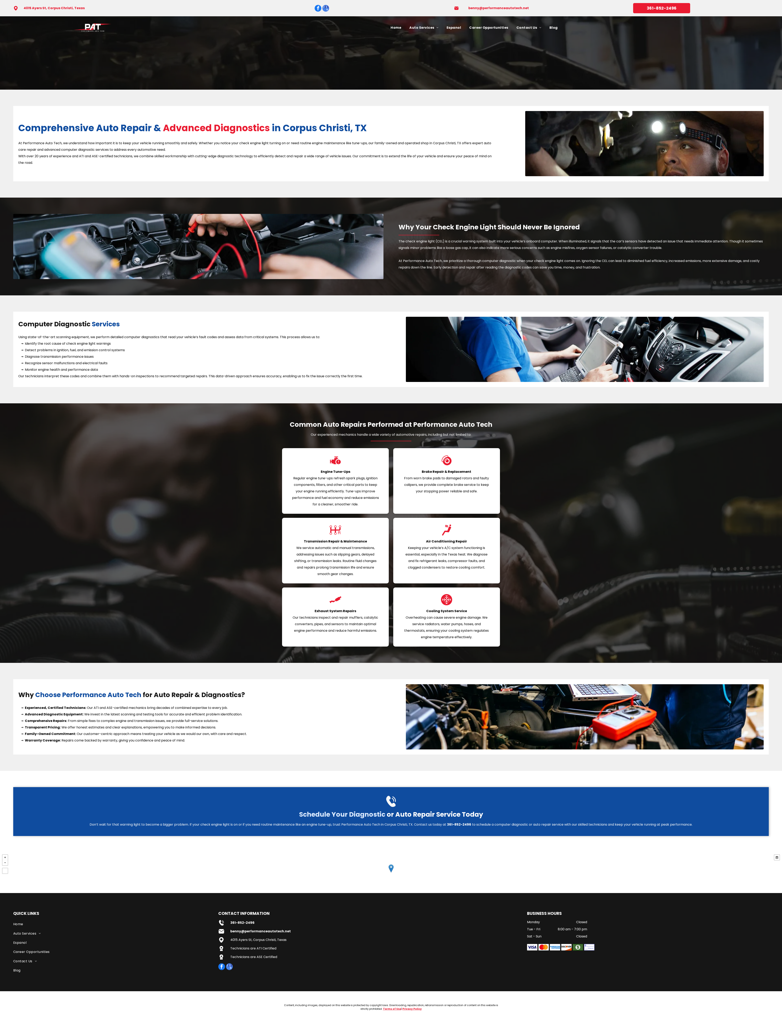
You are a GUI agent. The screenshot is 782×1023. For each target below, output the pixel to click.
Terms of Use (392, 1009)
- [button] (5, 862)
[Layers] (777, 857)
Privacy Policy (412, 1009)
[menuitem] (396, 27)
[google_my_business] (325, 9)
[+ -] (391, 872)
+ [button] (5, 857)
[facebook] (318, 9)
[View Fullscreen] (5, 870)
